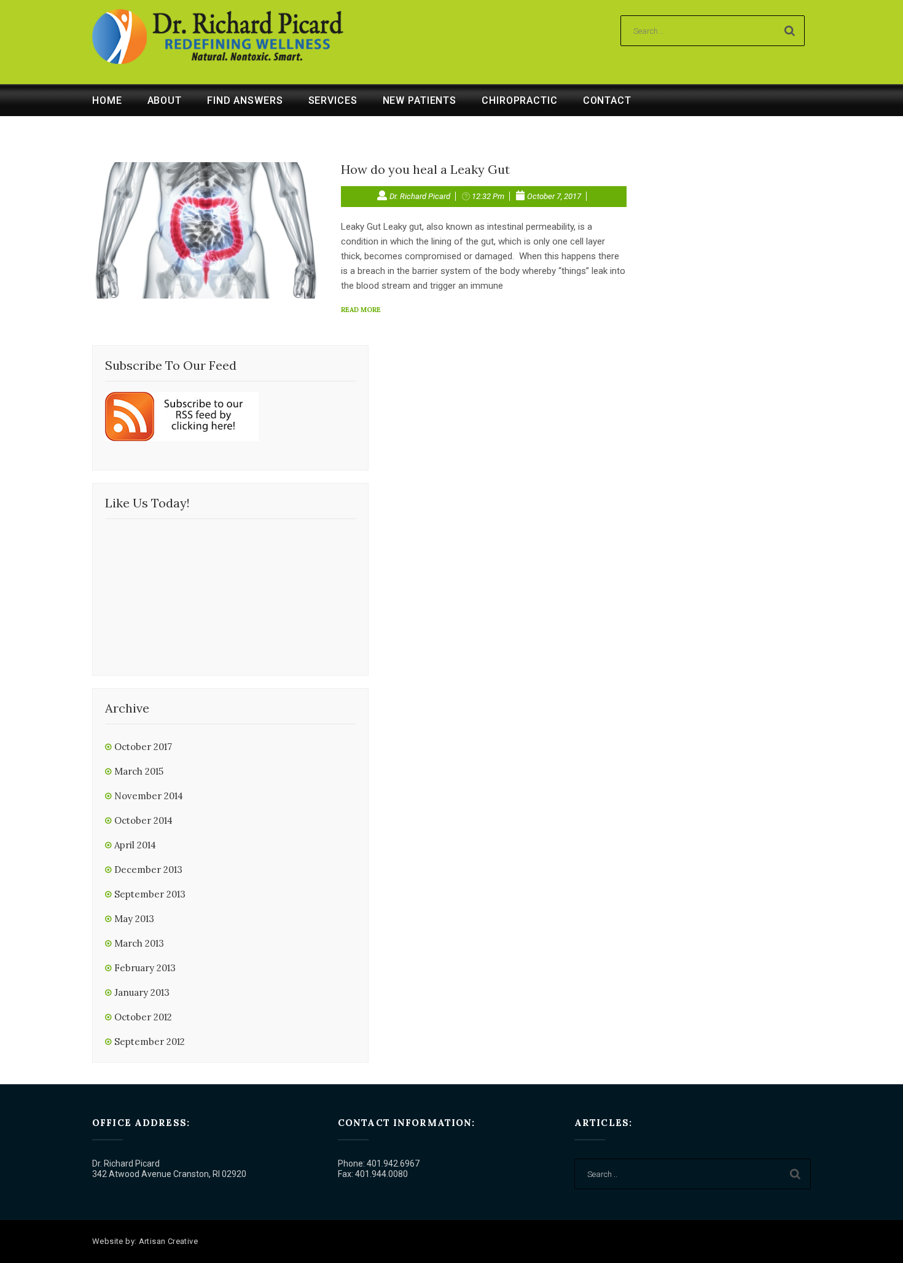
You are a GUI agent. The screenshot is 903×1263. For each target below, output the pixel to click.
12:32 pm (488, 196)
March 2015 (138, 771)
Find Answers (245, 100)
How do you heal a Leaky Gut (425, 169)
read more (361, 309)
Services (333, 100)
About (164, 100)
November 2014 (148, 796)
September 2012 (149, 1041)
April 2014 (135, 845)
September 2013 (150, 894)
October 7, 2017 (554, 196)
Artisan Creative (168, 1241)
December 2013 (148, 869)
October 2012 (143, 1017)
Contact (607, 100)
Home (107, 100)
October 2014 (143, 820)
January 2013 (142, 992)
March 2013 (139, 943)
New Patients (420, 100)
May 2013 (134, 919)
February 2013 (145, 968)
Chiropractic (520, 100)
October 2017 (143, 747)
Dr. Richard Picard (419, 196)
